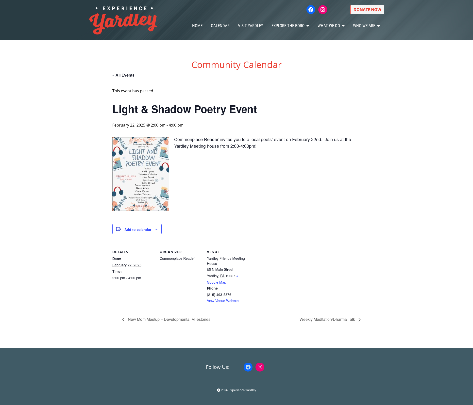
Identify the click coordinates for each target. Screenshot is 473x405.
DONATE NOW (367, 9)
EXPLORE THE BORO (287, 25)
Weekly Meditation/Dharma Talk (328, 319)
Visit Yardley (250, 25)
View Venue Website (223, 300)
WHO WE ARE (364, 25)
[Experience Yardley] (123, 20)
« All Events (123, 75)
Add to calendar (137, 229)
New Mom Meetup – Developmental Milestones (168, 319)
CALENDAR (220, 25)
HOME (197, 25)
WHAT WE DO (329, 25)
